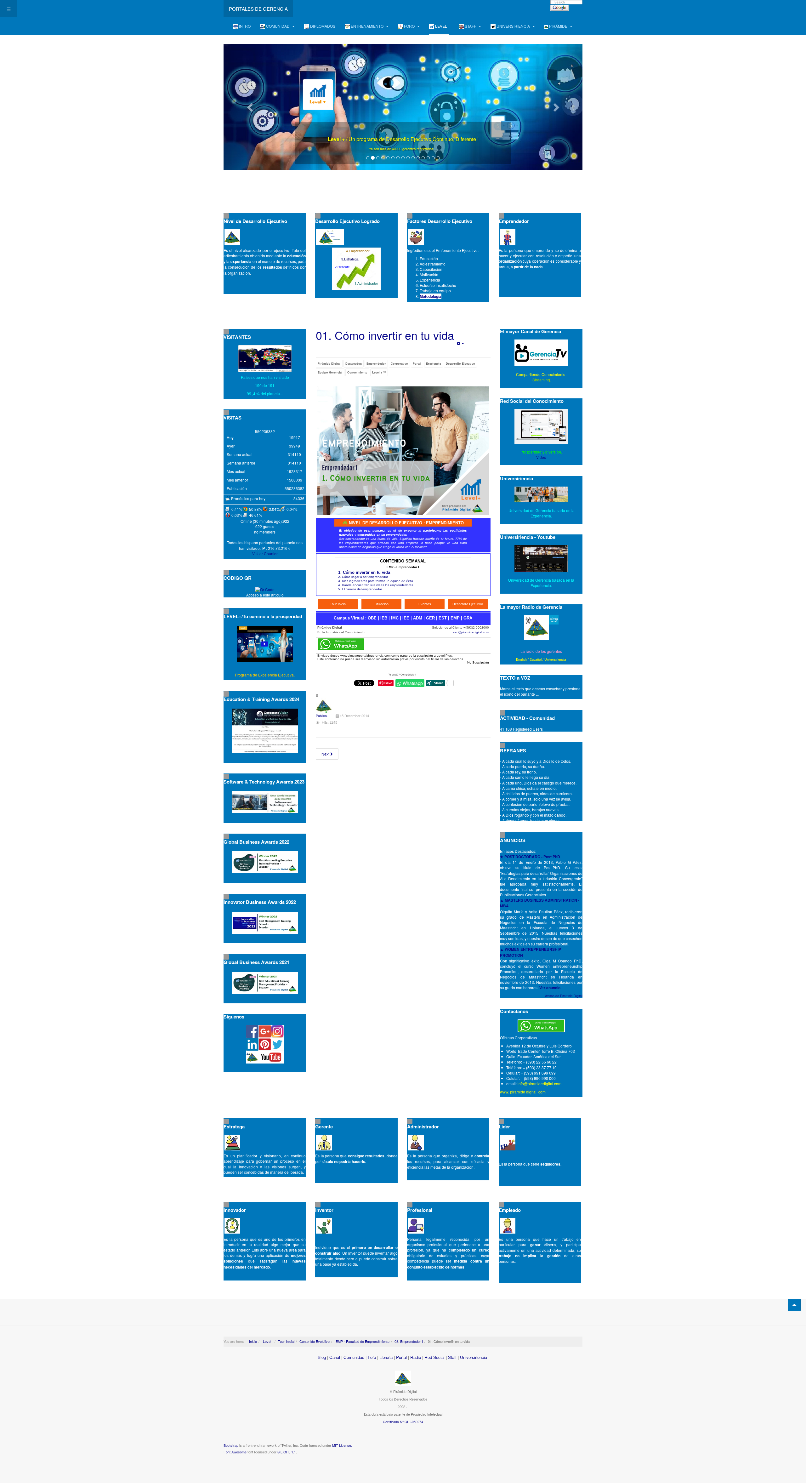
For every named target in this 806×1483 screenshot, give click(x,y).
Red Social (434, 1357)
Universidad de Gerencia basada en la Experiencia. (541, 582)
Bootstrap (231, 1445)
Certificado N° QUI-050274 (403, 1421)
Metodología (430, 296)
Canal (334, 1357)
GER (430, 618)
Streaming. (541, 379)
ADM (417, 618)
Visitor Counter (265, 553)
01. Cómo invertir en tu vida (385, 335)
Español (536, 659)
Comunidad (353, 1357)
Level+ (267, 1341)
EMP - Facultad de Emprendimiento (362, 1341)
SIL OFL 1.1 (286, 1451)
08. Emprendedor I (408, 1341)
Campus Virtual (349, 618)
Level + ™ (379, 372)
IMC (395, 618)
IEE (405, 618)
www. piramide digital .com (523, 1091)
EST (443, 618)
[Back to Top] (794, 1305)
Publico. (322, 715)
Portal (417, 364)
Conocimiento (357, 372)
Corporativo (399, 364)
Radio (415, 1357)
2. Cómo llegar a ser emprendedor (363, 577)
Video (541, 457)
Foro (372, 1357)
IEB (383, 618)
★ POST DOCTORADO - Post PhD (530, 856)
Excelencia (433, 364)
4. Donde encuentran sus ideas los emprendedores (375, 585)
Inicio (253, 1341)
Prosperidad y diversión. (541, 451)
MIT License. (342, 1445)
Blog (322, 1357)
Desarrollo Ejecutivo (460, 364)
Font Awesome (235, 1451)
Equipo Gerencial (330, 372)
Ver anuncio (549, 987)
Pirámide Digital (329, 364)
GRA (467, 618)
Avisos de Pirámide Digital (563, 996)
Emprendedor (376, 364)
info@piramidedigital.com (539, 1083)
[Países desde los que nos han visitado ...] (265, 358)
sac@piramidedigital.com (471, 632)
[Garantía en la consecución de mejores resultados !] (403, 107)
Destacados (353, 364)
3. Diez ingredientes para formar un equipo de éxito (375, 581)
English (521, 659)
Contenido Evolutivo (314, 1341)
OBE (372, 618)
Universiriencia (555, 659)
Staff (452, 1357)
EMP (455, 618)
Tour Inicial (286, 1341)
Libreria (386, 1357)
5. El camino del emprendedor (360, 589)
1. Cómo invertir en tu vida (364, 572)
